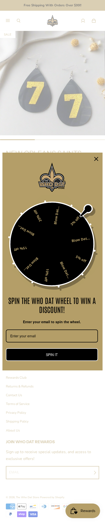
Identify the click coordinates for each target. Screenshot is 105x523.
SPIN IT (52, 354)
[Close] (96, 159)
